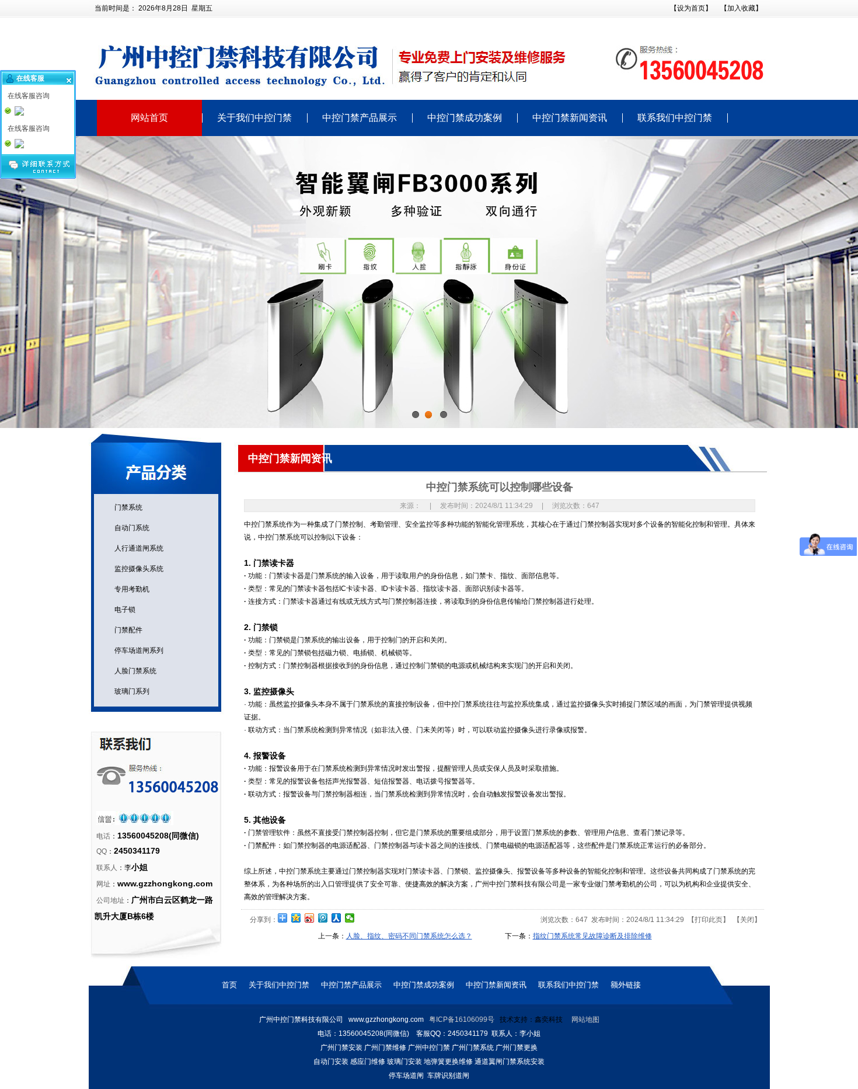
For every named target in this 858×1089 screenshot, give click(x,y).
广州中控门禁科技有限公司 (517, 884)
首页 (229, 984)
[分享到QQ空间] (296, 918)
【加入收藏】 (741, 8)
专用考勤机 (130, 589)
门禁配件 (126, 630)
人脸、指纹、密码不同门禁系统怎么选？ (409, 936)
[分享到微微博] (350, 918)
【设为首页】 (691, 8)
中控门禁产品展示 (359, 118)
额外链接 (626, 984)
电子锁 (123, 610)
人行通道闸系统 (137, 548)
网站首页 (149, 118)
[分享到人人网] (336, 918)
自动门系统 (130, 528)
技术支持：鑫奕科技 (531, 1019)
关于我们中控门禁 (254, 118)
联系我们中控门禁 (674, 118)
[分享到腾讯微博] (323, 918)
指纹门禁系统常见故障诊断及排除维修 (592, 936)
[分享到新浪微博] (310, 918)
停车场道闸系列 (137, 650)
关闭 (747, 920)
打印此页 (709, 920)
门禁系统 (126, 507)
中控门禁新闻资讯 (569, 118)
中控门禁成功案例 (464, 118)
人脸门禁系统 (133, 671)
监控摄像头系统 (137, 569)
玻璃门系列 (130, 691)
